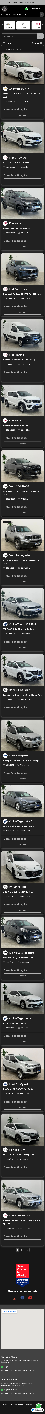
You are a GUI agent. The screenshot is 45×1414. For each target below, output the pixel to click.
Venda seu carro (20, 14)
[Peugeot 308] (23, 867)
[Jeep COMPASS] (23, 466)
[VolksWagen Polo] (23, 998)
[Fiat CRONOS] (23, 137)
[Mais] (42, 14)
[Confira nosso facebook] (22, 1297)
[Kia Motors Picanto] (23, 933)
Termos (4, 1410)
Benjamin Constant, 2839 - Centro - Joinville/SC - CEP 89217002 (17, 1384)
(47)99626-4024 (36, 9)
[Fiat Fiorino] (23, 335)
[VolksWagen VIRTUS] (23, 604)
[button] (2, 25)
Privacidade (14, 1410)
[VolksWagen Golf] (23, 801)
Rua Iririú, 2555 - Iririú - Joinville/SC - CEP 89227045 (19, 1361)
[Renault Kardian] (23, 670)
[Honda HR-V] (23, 1130)
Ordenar (36, 43)
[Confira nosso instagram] (14, 1297)
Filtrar (8, 43)
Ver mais (22, 115)
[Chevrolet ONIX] (23, 69)
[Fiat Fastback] (23, 269)
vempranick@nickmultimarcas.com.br (19, 1371)
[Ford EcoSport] (23, 735)
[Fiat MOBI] (23, 203)
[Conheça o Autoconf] (37, 1410)
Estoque (5, 14)
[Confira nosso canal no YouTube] (30, 1297)
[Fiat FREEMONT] (23, 1195)
